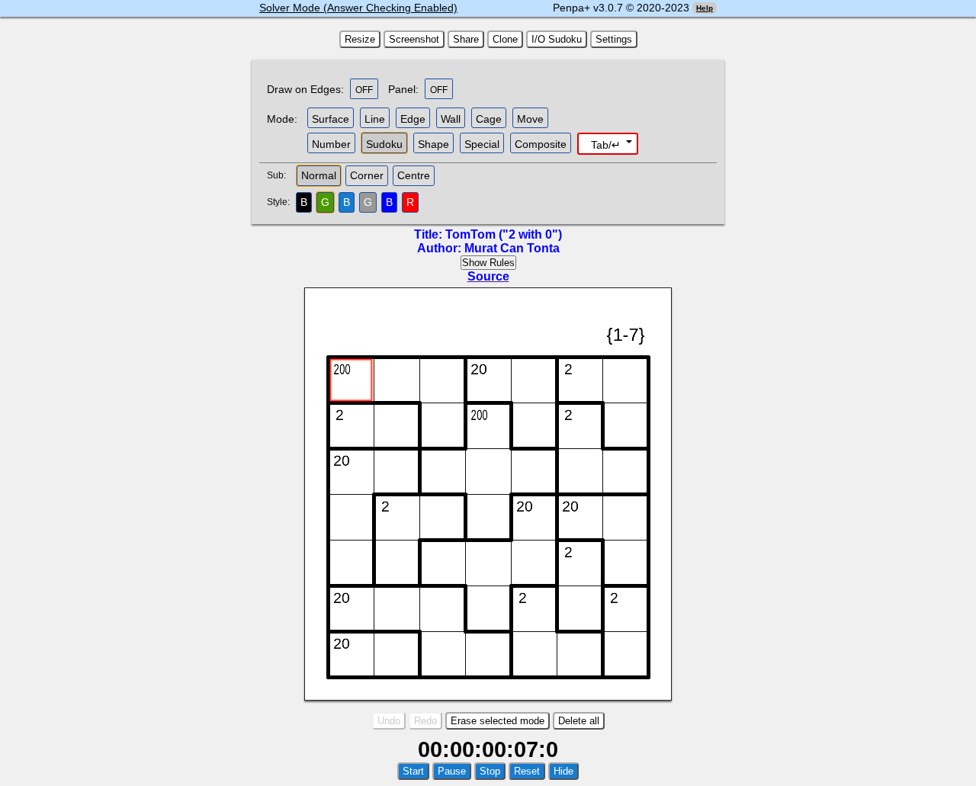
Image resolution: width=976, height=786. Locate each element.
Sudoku (384, 144)
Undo (388, 721)
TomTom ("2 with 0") (503, 234)
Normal (318, 175)
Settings (614, 39)
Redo (425, 721)
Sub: (280, 175)
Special (481, 144)
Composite (541, 144)
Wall (451, 119)
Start (413, 771)
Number (331, 144)
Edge (412, 119)
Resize (360, 39)
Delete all (578, 721)
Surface (330, 119)
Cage (489, 119)
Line (374, 119)
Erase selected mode (497, 721)
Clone (505, 39)
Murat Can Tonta (512, 248)
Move (530, 119)
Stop (490, 771)
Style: (280, 202)
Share (466, 39)
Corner (367, 175)
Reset (527, 771)
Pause (452, 771)
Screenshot (414, 39)
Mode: (282, 119)
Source (488, 276)
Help (704, 8)
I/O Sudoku (556, 39)
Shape (433, 144)
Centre (413, 175)
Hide (563, 771)
